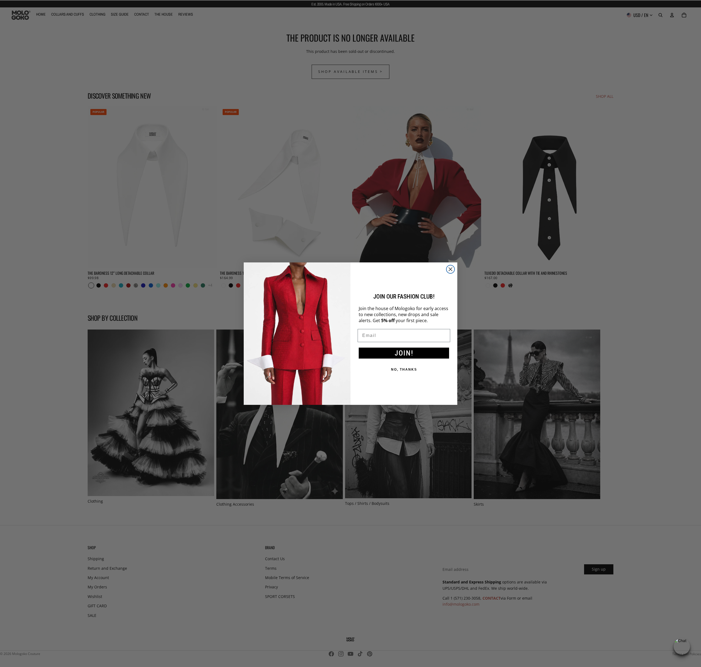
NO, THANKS (404, 369)
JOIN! (404, 353)
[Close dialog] (450, 269)
